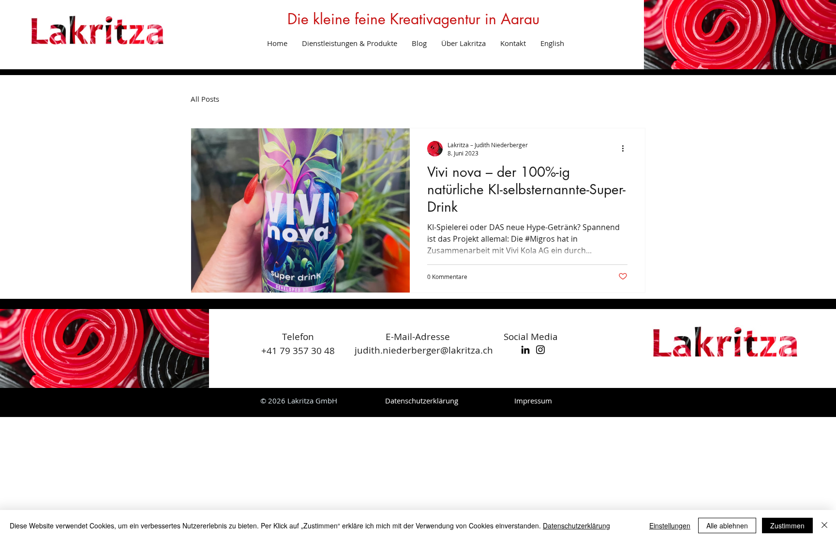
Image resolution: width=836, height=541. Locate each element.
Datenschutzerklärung (576, 525)
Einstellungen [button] (669, 525)
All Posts (205, 99)
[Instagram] (540, 350)
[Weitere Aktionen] (626, 149)
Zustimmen (787, 525)
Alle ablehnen (727, 525)
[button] (349, 43)
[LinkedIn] (525, 350)
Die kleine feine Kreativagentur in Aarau (413, 19)
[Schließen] (824, 525)
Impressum (533, 400)
